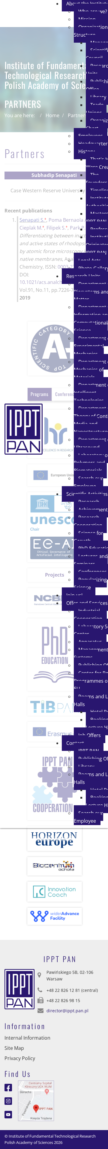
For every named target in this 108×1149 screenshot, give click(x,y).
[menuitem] (96, 108)
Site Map (14, 1048)
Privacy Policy (19, 1058)
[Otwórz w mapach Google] (36, 1100)
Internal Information (27, 1038)
